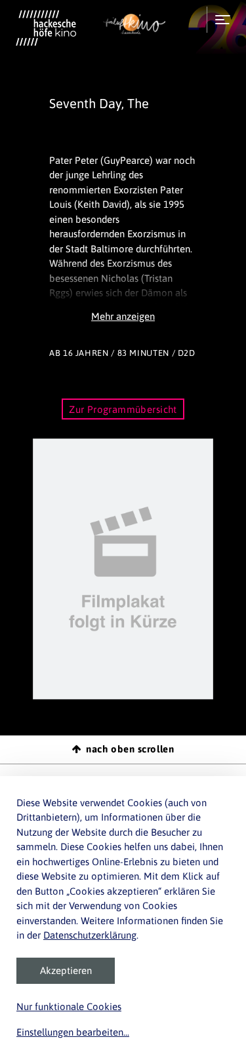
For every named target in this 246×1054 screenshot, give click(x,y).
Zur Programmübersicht (123, 409)
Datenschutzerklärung (89, 935)
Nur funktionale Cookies (68, 1006)
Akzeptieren (66, 970)
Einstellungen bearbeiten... (72, 1032)
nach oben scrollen (130, 748)
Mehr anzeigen (123, 316)
